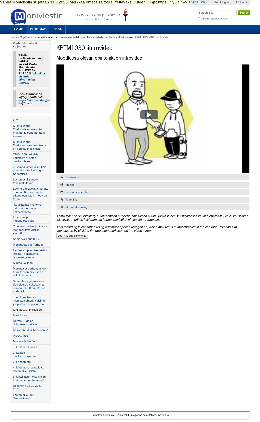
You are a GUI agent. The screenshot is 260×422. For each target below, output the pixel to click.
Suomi (202, 1)
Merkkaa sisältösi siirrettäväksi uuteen (31, 78)
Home (18, 29)
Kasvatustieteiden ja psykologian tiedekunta (59, 37)
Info (133, 415)
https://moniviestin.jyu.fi (35, 100)
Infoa (57, 29)
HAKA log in (221, 2)
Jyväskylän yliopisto (103, 415)
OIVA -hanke (125, 37)
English (193, 1)
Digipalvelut (122, 415)
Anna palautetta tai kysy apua (152, 415)
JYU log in (241, 2)
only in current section (214, 18)
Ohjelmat (38, 29)
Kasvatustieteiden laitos (101, 37)
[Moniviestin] (71, 23)
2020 (138, 37)
